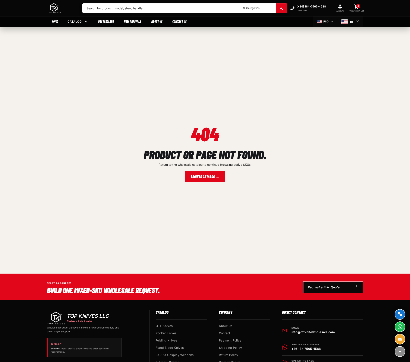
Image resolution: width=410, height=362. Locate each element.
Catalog (74, 21)
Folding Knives (166, 340)
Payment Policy (230, 340)
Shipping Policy (230, 347)
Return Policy (228, 355)
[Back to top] (400, 351)
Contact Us (179, 21)
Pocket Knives (166, 333)
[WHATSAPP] (400, 326)
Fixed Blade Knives (170, 347)
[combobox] (161, 8)
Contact (224, 333)
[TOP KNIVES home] (61, 8)
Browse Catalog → (205, 176)
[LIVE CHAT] (400, 314)
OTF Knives (164, 326)
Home (55, 21)
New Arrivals (132, 21)
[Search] (281, 8)
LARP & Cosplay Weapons (175, 355)
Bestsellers (106, 21)
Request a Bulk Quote (323, 287)
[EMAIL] (400, 339)
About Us (157, 21)
